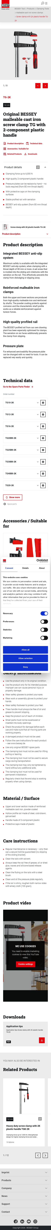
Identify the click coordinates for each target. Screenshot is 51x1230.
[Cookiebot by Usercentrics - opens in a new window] (36, 560)
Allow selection (25, 658)
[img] (25, 54)
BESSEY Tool (20, 9)
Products (30, 9)
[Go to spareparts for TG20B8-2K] (43, 438)
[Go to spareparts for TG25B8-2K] (43, 450)
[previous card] (38, 1155)
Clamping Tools (42, 9)
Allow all (26, 650)
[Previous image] (38, 85)
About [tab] (42, 568)
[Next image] (45, 85)
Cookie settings (25, 964)
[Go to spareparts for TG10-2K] (43, 402)
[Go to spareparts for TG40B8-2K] (43, 473)
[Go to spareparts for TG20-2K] (43, 485)
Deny (25, 667)
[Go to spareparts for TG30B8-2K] (43, 461)
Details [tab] (25, 568)
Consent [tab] (9, 568)
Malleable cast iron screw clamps (29, 13)
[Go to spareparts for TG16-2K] (43, 426)
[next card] (45, 1155)
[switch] (44, 621)
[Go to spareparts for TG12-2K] (43, 414)
